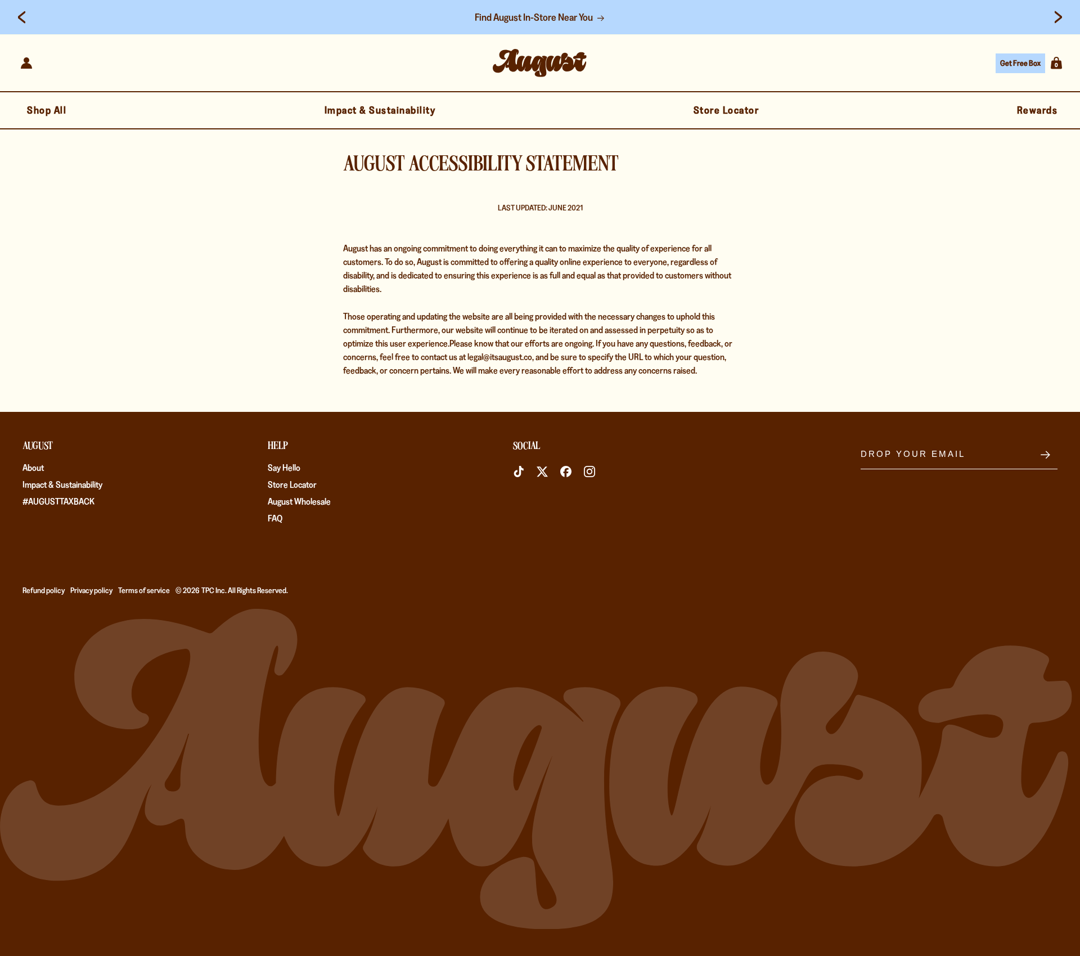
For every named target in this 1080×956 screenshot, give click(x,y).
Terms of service (144, 590)
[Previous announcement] (21, 17)
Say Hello (284, 468)
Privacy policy (91, 590)
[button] (1056, 63)
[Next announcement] (1058, 17)
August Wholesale (299, 502)
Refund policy (43, 590)
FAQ (275, 519)
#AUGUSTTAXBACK (58, 502)
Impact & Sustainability (62, 485)
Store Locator (292, 485)
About (33, 468)
